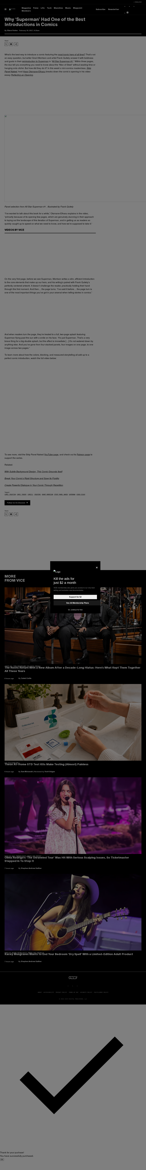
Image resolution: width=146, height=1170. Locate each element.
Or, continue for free (75, 610)
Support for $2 (75, 597)
